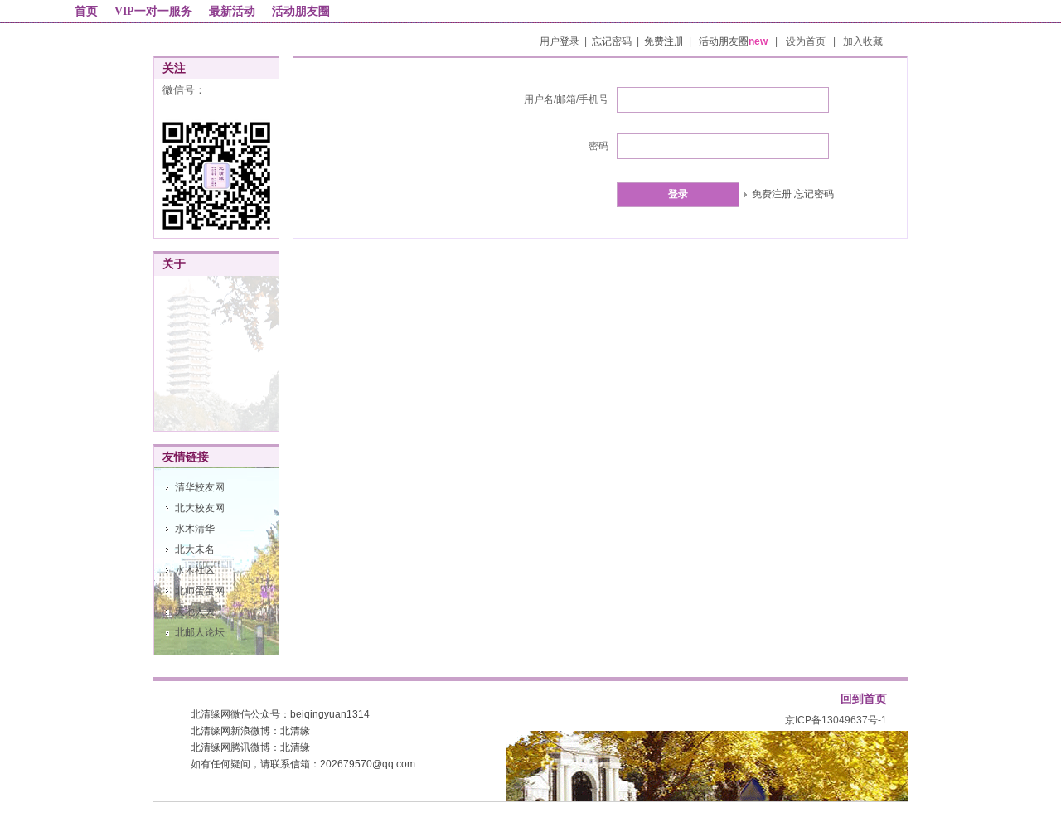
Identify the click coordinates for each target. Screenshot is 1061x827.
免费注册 (664, 41)
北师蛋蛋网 (200, 591)
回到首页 (864, 698)
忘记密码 (612, 41)
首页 (86, 11)
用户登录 (559, 41)
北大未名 (195, 549)
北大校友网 (200, 508)
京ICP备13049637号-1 (836, 720)
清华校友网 (200, 487)
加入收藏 (863, 41)
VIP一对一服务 (153, 11)
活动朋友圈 (301, 11)
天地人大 (195, 611)
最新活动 (232, 11)
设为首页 (807, 41)
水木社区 (195, 570)
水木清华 (195, 528)
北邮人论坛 (200, 632)
